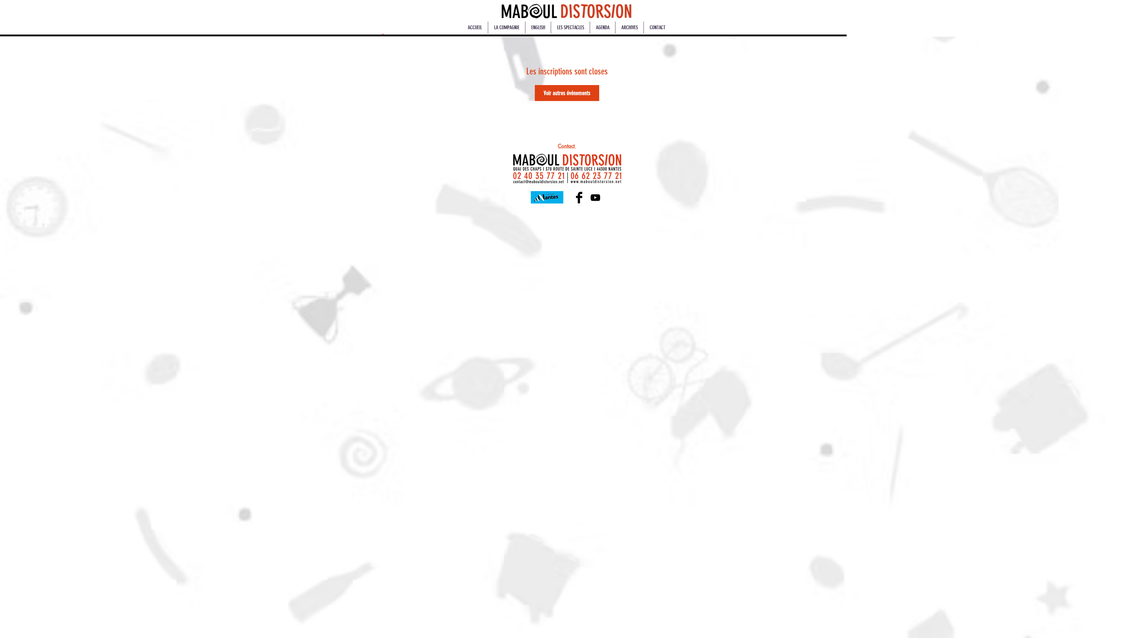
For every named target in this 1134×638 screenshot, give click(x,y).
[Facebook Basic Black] (579, 198)
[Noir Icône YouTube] (595, 198)
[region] (566, 11)
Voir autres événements (567, 93)
